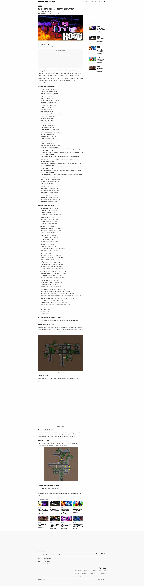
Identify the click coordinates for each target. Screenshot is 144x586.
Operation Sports (93, 573)
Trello (73, 320)
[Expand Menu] (104, 2)
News (87, 1)
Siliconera (85, 571)
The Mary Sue (103, 573)
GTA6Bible (79, 576)
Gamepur (94, 570)
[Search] (99, 2)
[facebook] (102, 553)
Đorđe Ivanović (75, 512)
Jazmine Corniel (53, 528)
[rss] (96, 553)
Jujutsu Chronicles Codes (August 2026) (54, 525)
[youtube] (104, 553)
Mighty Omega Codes (42, 524)
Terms (39, 561)
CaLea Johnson (41, 527)
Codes (95, 1)
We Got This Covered (92, 571)
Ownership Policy (47, 563)
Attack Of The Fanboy (102, 570)
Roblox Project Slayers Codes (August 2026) (65, 510)
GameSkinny (84, 573)
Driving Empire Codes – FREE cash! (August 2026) (55, 510)
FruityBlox (94, 575)
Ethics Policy (46, 559)
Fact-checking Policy (47, 558)
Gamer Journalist (78, 573)
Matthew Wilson (41, 513)
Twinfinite (85, 570)
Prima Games (78, 571)
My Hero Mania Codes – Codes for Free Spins (43, 510)
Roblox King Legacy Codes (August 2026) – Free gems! (78, 525)
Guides (91, 1)
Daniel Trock (75, 528)
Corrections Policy (47, 561)
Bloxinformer (103, 575)
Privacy (39, 563)
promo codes (64, 493)
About (39, 558)
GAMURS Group (103, 579)
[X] (99, 553)
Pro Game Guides (77, 570)
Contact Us (40, 559)
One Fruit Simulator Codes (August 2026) (66, 525)
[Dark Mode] (102, 2)
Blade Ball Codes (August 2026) (77, 509)
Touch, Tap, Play (78, 575)
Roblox (81, 493)
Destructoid (104, 571)
